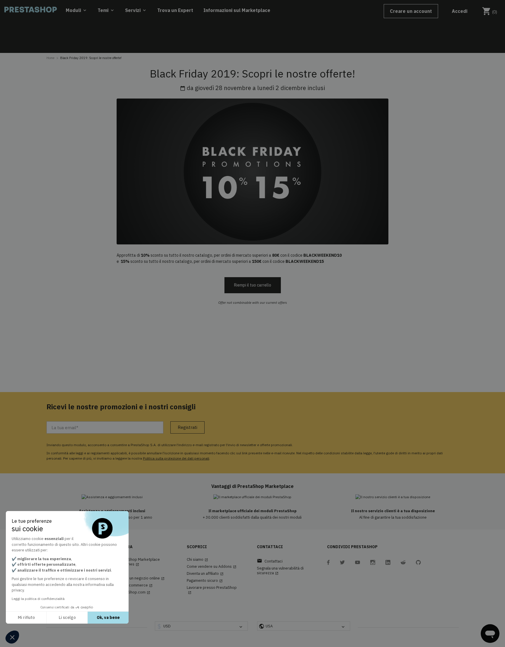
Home (50, 58)
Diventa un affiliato (205, 573)
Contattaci (270, 561)
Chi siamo (197, 559)
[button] (12, 637)
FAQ (122, 571)
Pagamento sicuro (205, 580)
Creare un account (411, 11)
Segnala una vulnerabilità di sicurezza (280, 570)
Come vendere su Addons (211, 566)
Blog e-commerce (135, 585)
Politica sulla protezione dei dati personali (176, 458)
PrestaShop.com (133, 592)
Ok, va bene (108, 617)
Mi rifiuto (26, 617)
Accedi (459, 11)
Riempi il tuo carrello (252, 285)
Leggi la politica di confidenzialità (38, 598)
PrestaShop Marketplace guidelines (138, 562)
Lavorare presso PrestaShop (212, 589)
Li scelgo (67, 617)
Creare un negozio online (141, 578)
